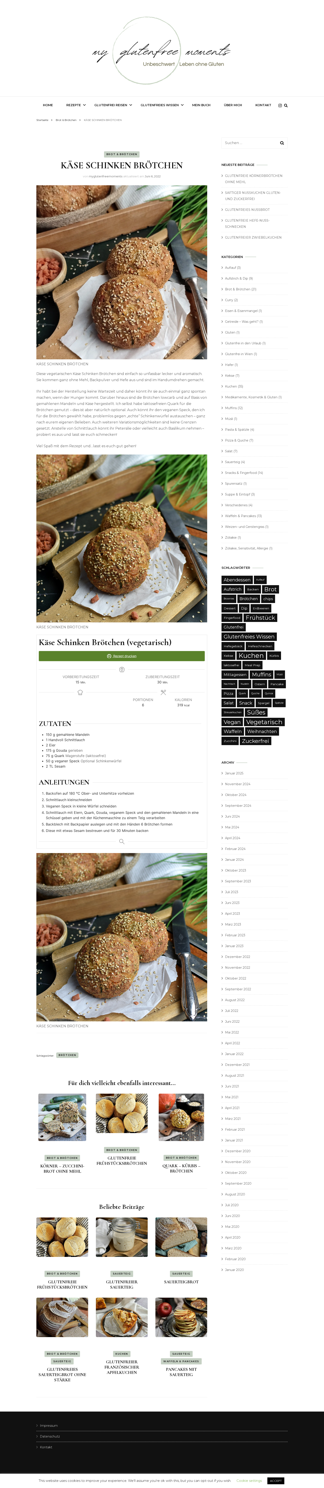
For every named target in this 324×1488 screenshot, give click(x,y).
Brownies (229, 598)
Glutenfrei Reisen (110, 105)
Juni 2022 (232, 1022)
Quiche (255, 693)
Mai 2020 (232, 1227)
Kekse (230, 376)
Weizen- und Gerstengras (244, 527)
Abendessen (237, 580)
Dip (244, 608)
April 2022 (232, 1043)
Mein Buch (201, 105)
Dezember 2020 (238, 1151)
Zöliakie (231, 538)
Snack (245, 703)
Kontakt (263, 105)
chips (268, 599)
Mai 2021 (231, 1097)
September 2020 (238, 1184)
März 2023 (233, 924)
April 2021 (232, 1108)
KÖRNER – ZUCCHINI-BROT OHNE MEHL (62, 1168)
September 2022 (238, 989)
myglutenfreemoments (105, 176)
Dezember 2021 (237, 1065)
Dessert (230, 608)
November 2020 (238, 1162)
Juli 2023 (231, 892)
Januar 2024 (234, 860)
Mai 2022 (232, 1032)
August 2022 (235, 1000)
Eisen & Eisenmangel (241, 311)
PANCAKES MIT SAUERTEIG (181, 1372)
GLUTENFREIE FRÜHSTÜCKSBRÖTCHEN (122, 1161)
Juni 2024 (232, 816)
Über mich (233, 105)
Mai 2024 (232, 827)
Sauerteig (122, 1273)
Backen (253, 589)
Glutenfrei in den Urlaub (243, 343)
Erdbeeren (261, 608)
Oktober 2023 (235, 870)
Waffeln (233, 731)
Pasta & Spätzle (237, 430)
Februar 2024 (235, 849)
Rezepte (73, 105)
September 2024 (238, 806)
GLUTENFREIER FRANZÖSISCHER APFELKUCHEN (121, 1367)
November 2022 (237, 968)
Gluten (230, 332)
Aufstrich (233, 589)
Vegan (232, 722)
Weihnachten (262, 731)
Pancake (277, 684)
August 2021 (234, 1076)
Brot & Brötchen (121, 154)
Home (48, 105)
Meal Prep (252, 665)
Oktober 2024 (235, 795)
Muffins (231, 408)
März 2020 (233, 1248)
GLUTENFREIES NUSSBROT (247, 210)
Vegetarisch (264, 722)
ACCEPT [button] (276, 1480)
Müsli (229, 419)
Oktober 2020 (236, 1173)
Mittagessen (235, 674)
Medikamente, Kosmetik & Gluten (251, 397)
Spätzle (279, 702)
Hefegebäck (233, 646)
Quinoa (269, 693)
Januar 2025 (234, 773)
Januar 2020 (234, 1270)
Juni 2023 (232, 903)
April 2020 (232, 1237)
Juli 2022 (231, 1011)
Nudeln (245, 684)
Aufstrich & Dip (236, 278)
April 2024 (232, 838)
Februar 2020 (235, 1259)
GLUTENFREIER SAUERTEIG (122, 1284)
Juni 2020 (232, 1216)
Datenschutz (50, 1436)
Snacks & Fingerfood (241, 473)
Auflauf (230, 268)
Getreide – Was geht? (242, 322)
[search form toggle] (286, 106)
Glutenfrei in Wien (239, 354)
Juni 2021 (232, 1086)
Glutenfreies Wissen (160, 105)
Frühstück (260, 617)
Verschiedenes (236, 505)
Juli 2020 (232, 1205)
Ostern (260, 684)
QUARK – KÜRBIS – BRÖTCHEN (181, 1168)
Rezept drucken (124, 656)
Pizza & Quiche (236, 440)
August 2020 (235, 1194)
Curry (229, 300)
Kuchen (121, 1353)
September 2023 (238, 881)
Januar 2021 (234, 1140)
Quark (242, 693)
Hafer (229, 365)
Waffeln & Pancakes (181, 1361)
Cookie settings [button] (249, 1481)
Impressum (49, 1426)
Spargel (263, 703)
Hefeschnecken (260, 646)
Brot (270, 589)
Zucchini (230, 741)
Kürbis (274, 655)
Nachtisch (229, 684)
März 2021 (233, 1119)
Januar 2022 (234, 1054)
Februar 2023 (235, 935)
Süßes (256, 712)
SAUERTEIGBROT (181, 1282)
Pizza (228, 693)
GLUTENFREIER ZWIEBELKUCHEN (253, 237)
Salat (229, 451)
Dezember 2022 (237, 957)
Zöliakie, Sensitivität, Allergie (246, 548)
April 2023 (232, 914)
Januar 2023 (234, 946)
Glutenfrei (234, 627)
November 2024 (237, 784)
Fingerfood (232, 618)
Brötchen (67, 1055)
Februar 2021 (235, 1130)
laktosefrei (231, 665)
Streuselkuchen (233, 712)
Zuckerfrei (255, 741)
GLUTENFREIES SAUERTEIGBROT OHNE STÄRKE (62, 1375)
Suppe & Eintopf (237, 494)
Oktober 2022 (235, 978)
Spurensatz (233, 484)
